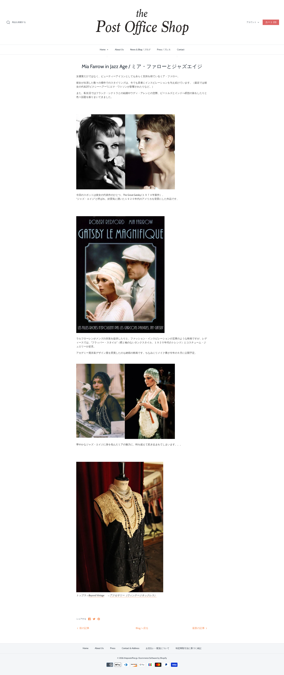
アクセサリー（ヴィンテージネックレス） (133, 595)
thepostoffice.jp (131, 658)
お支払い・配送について (157, 648)
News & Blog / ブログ (140, 49)
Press (112, 648)
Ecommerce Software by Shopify (153, 658)
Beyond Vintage (96, 595)
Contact (180, 49)
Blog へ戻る (142, 628)
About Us (119, 49)
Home (104, 49)
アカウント (251, 22)
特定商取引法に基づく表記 (188, 648)
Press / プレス (164, 49)
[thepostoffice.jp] (142, 22)
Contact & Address (130, 648)
